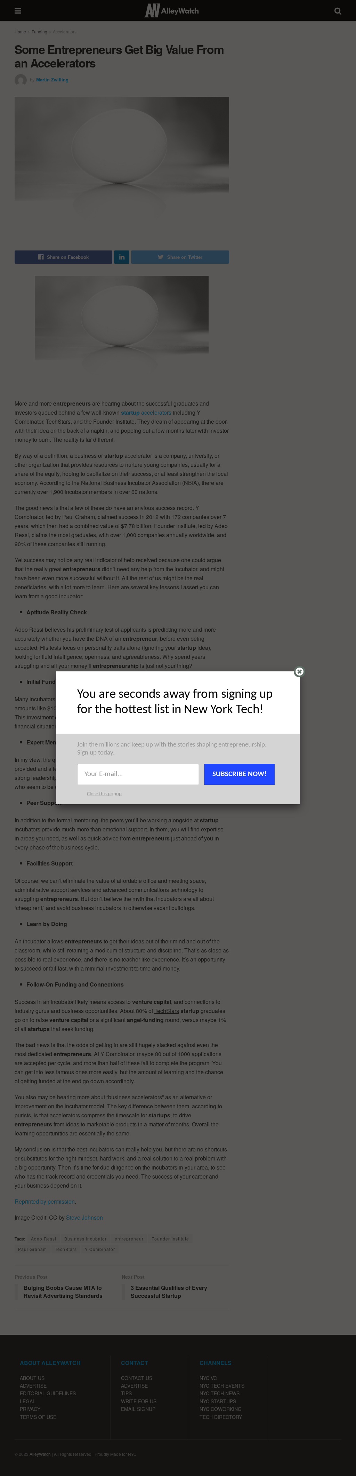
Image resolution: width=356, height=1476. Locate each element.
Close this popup (104, 794)
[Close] (299, 671)
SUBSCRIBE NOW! (239, 774)
